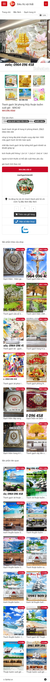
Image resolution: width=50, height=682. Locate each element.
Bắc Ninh (17, 12)
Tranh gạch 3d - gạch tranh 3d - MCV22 (20, 348)
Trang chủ (6, 12)
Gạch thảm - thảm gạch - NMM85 (17, 279)
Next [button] (46, 45)
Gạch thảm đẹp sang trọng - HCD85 (18, 418)
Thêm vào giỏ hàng (26, 214)
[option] (25, 45)
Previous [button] (4, 45)
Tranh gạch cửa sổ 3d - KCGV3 (16, 313)
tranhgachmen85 (25, 175)
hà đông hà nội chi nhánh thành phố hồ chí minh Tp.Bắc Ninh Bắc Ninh (27, 200)
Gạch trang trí (30, 12)
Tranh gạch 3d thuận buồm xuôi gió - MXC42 (22, 497)
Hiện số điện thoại (27, 221)
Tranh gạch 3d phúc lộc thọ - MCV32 (18, 383)
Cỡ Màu (24, 121)
